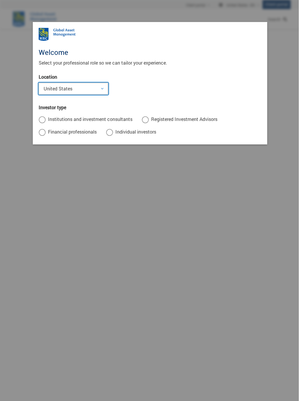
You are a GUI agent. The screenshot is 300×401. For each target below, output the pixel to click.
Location (48, 77)
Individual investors (135, 132)
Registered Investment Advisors (184, 119)
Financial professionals (72, 132)
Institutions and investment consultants (90, 119)
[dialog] (150, 200)
